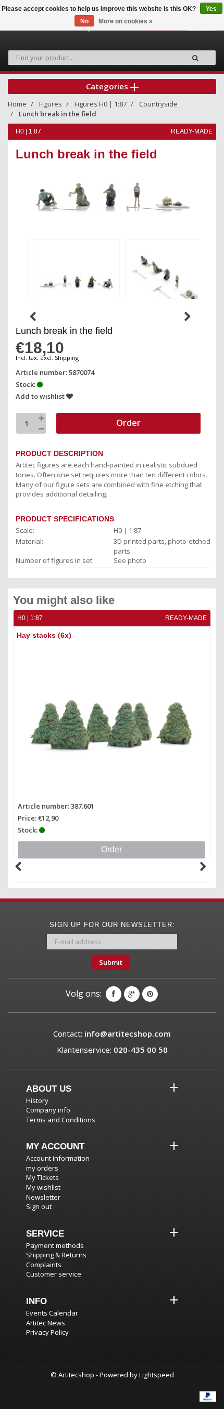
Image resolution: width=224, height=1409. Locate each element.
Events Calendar (52, 1313)
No (84, 21)
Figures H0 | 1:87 (100, 104)
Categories (108, 86)
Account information (58, 1158)
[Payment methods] (208, 1396)
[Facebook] (113, 994)
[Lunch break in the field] (76, 280)
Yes (211, 8)
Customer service (53, 1274)
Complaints (43, 1264)
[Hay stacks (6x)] (112, 721)
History (37, 1100)
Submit (110, 962)
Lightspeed (156, 1374)
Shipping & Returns (56, 1254)
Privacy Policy (47, 1332)
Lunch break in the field (57, 113)
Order (111, 849)
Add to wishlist (41, 396)
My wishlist (43, 1187)
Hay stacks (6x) (44, 635)
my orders (42, 1168)
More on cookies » (125, 21)
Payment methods (55, 1245)
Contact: (112, 1033)
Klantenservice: (112, 1049)
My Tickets (42, 1177)
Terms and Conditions (60, 1119)
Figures (50, 104)
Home (17, 104)
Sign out (39, 1206)
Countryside (158, 104)
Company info (48, 1110)
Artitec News (45, 1322)
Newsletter (43, 1197)
